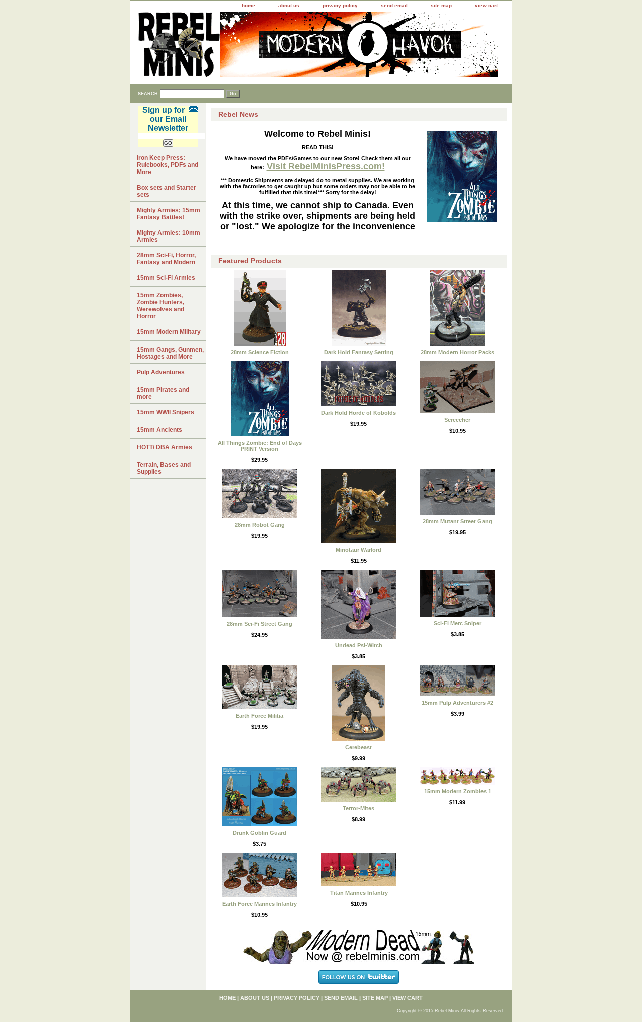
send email (394, 5)
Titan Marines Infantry (359, 893)
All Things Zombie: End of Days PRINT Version (260, 446)
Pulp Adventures (161, 372)
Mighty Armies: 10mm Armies (168, 236)
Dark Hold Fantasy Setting (358, 352)
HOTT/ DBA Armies (164, 447)
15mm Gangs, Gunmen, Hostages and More (170, 353)
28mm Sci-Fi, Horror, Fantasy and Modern (166, 259)
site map (441, 5)
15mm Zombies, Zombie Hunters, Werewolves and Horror (160, 306)
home (248, 5)
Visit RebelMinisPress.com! (326, 166)
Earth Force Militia (259, 716)
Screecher (457, 420)
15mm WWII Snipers (165, 412)
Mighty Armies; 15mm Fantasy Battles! (168, 214)
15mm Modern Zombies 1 (457, 791)
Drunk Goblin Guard (259, 833)
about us (288, 5)
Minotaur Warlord (358, 550)
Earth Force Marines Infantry (259, 904)
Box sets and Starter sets (166, 191)
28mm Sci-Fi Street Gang (259, 624)
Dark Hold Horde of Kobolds (358, 413)
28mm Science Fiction (260, 352)
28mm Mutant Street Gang (457, 521)
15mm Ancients (159, 429)
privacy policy (340, 5)
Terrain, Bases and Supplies (164, 468)
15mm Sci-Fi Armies (166, 277)
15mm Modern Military (169, 331)
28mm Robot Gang (260, 525)
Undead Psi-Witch (358, 645)
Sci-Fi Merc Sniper (458, 623)
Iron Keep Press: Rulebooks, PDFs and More (167, 165)
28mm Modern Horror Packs (457, 352)
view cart (486, 5)
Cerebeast (358, 747)
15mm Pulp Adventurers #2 (457, 703)
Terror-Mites (358, 808)
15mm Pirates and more (163, 393)
